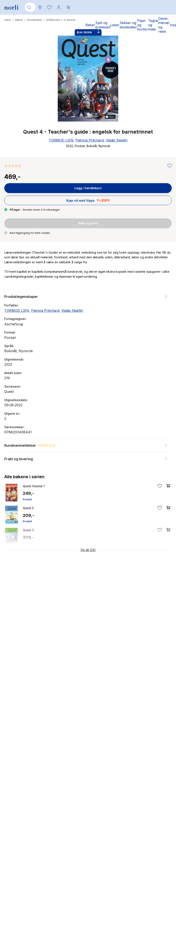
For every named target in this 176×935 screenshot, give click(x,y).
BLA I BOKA (84, 32)
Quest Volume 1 (33, 486)
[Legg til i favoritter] (168, 166)
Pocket (27, 499)
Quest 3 (28, 530)
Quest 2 (28, 508)
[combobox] (29, 7)
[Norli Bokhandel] (11, 7)
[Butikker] (40, 7)
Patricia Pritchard (90, 140)
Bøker (19, 19)
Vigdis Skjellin (116, 140)
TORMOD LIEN (61, 140)
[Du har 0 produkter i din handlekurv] (68, 7)
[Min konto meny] (59, 7)
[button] (49, 7)
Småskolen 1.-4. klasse (60, 19)
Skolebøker (34, 19)
